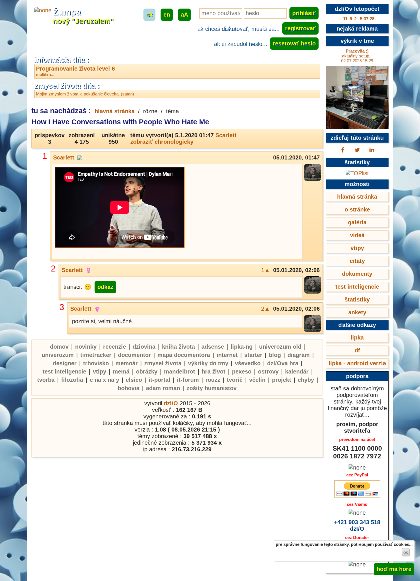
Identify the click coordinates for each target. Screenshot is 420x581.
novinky (86, 347)
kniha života (178, 347)
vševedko (248, 363)
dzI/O (171, 403)
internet (227, 355)
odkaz (105, 287)
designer (65, 363)
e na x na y (104, 380)
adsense (212, 347)
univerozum (58, 355)
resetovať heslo (294, 43)
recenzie (114, 347)
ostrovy (268, 371)
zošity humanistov (212, 388)
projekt (281, 380)
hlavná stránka (115, 111)
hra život (213, 371)
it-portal (159, 380)
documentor (134, 355)
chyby (306, 380)
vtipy (99, 371)
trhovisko (96, 363)
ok (405, 552)
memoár (126, 363)
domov (59, 347)
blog (275, 355)
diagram (298, 355)
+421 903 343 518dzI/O (357, 525)
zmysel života (162, 363)
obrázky (146, 371)
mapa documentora (183, 355)
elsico (134, 380)
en (166, 14)
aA (184, 14)
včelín (257, 380)
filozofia (72, 380)
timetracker (95, 355)
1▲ (265, 270)
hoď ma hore (394, 569)
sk (149, 14)
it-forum (188, 380)
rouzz (212, 380)
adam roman (163, 388)
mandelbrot (179, 371)
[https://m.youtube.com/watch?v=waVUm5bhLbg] (120, 208)
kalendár (297, 371)
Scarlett (226, 135)
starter (253, 355)
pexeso (241, 371)
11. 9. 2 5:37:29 (358, 18)
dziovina (144, 347)
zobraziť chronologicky (161, 142)
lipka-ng (242, 347)
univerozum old (280, 347)
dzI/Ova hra (282, 363)
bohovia (128, 388)
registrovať (300, 28)
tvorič (235, 380)
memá (121, 371)
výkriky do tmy (208, 363)
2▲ (265, 309)
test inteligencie (64, 371)
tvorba (46, 380)
